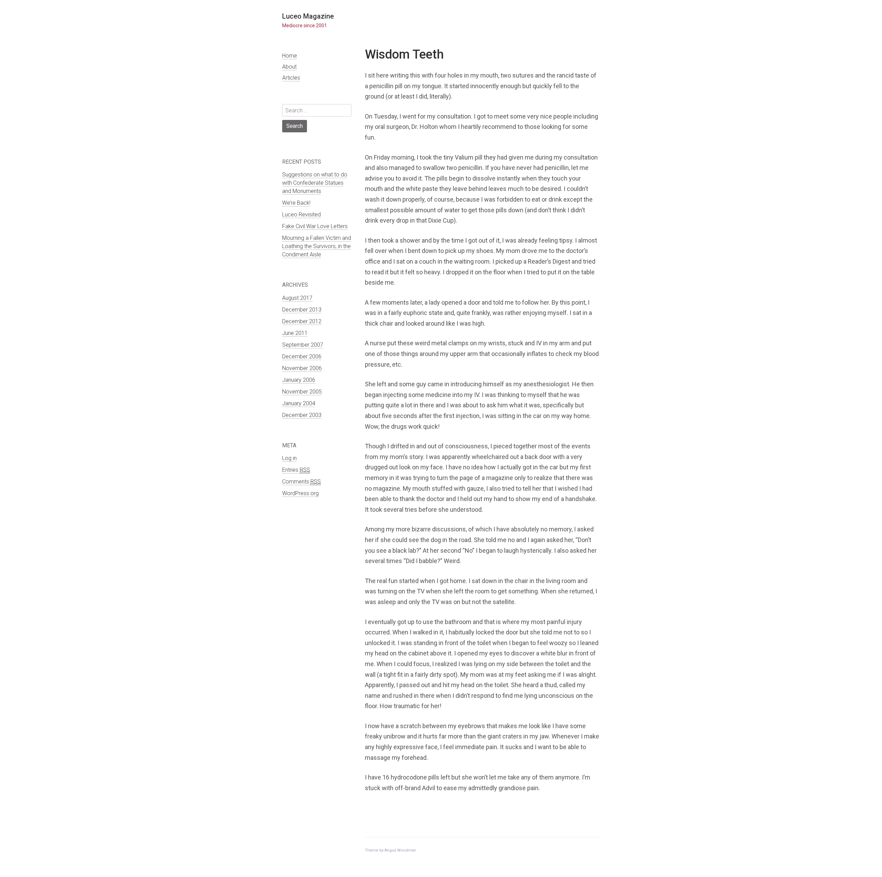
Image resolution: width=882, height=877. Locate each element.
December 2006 (301, 356)
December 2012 (301, 321)
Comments (301, 481)
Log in (289, 458)
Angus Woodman (400, 850)
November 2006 (302, 368)
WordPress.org (300, 493)
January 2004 (298, 403)
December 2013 (301, 309)
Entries (296, 470)
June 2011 (295, 333)
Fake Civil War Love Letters (315, 226)
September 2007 (302, 344)
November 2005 (302, 391)
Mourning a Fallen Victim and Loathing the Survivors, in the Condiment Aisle (316, 246)
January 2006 (298, 380)
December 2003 (301, 415)
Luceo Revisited (301, 214)
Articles (291, 77)
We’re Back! (296, 203)
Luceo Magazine (308, 16)
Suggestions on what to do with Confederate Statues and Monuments (314, 182)
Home (289, 55)
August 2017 (297, 298)
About (289, 66)
